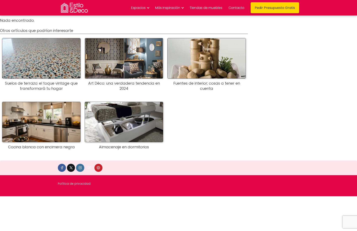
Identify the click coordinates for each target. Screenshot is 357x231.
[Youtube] (89, 168)
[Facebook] (62, 168)
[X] (71, 168)
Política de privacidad (74, 184)
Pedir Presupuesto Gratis (275, 7)
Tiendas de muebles (206, 7)
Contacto (236, 7)
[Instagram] (80, 168)
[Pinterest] (98, 168)
